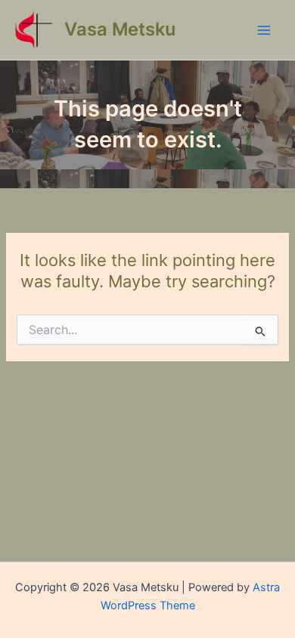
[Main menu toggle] (264, 30)
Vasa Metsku (119, 29)
